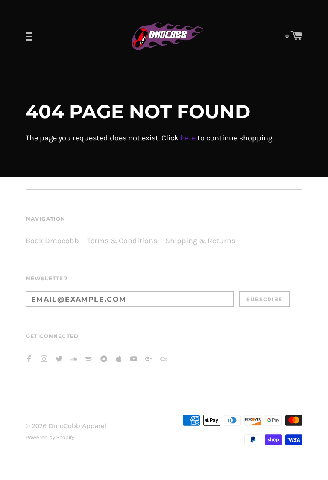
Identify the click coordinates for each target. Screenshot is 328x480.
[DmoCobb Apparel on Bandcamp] (103, 358)
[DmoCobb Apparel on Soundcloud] (73, 358)
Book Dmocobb (52, 240)
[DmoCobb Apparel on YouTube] (133, 358)
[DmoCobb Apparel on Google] (148, 358)
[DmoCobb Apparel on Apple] (118, 358)
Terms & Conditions (122, 240)
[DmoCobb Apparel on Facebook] (29, 358)
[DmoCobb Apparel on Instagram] (44, 358)
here (188, 138)
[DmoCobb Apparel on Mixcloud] (163, 358)
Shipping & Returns (200, 240)
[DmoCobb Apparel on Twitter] (59, 358)
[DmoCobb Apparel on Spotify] (88, 358)
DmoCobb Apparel (77, 426)
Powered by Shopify (50, 437)
